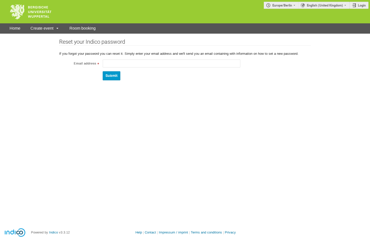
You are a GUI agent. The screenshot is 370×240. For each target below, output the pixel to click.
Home (15, 28)
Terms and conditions (206, 232)
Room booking (82, 28)
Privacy (230, 232)
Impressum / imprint (173, 232)
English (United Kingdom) (325, 5)
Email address (85, 63)
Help (138, 232)
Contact (150, 232)
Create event (41, 28)
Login (362, 5)
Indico (53, 232)
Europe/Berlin (282, 5)
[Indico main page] (25, 11)
